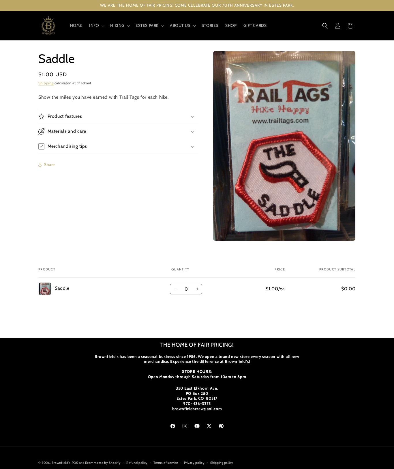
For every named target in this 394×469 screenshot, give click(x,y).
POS (75, 463)
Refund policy (137, 463)
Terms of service (165, 463)
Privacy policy (194, 463)
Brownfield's (61, 463)
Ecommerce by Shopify (103, 463)
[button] (96, 25)
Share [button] (49, 164)
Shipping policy (221, 463)
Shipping (46, 83)
